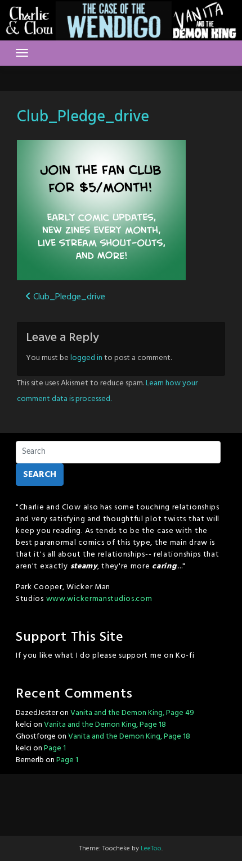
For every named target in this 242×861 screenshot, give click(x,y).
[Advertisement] (121, 802)
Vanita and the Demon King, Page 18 (105, 724)
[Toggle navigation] (22, 52)
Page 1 (55, 748)
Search (39, 474)
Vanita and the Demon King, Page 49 (132, 713)
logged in (86, 358)
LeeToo (151, 848)
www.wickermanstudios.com (99, 599)
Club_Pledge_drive (83, 117)
